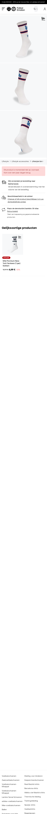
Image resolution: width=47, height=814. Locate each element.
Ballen (4, 809)
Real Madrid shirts (31, 784)
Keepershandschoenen (34, 780)
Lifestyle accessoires (20, 161)
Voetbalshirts (29, 809)
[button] (23, 199)
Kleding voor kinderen (33, 776)
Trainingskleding (31, 801)
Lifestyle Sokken (39, 161)
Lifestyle (5, 161)
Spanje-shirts (29, 805)
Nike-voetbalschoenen (11, 805)
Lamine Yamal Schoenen (12, 797)
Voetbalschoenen (9, 776)
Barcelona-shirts (31, 788)
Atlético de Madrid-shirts (34, 792)
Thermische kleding (32, 797)
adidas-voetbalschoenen (12, 801)
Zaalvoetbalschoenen (11, 780)
